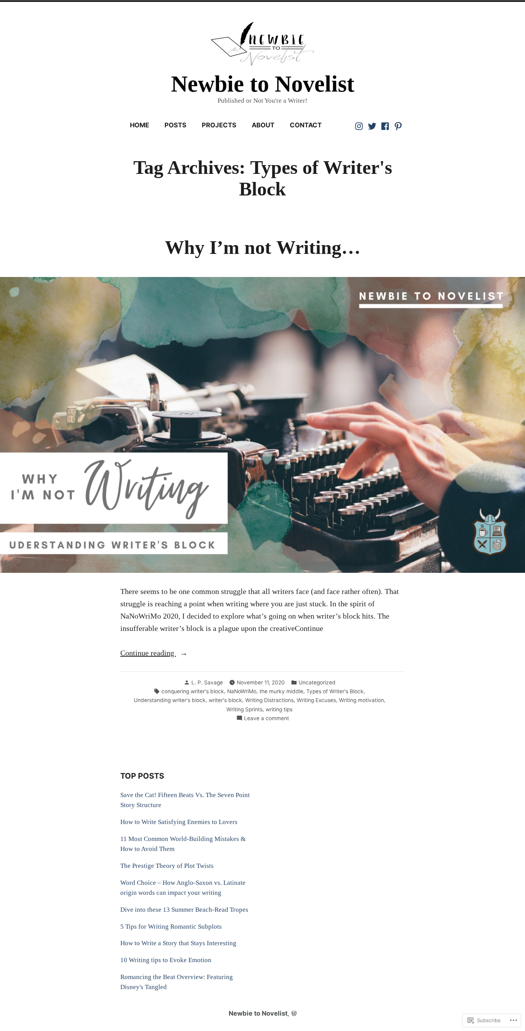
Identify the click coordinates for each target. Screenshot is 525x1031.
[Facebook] (385, 125)
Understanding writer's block (170, 700)
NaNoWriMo (241, 691)
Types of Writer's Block (335, 691)
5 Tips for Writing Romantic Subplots (171, 926)
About (263, 125)
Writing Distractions (269, 700)
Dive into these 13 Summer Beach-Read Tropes (184, 909)
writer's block (225, 700)
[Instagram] (360, 125)
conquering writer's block (192, 691)
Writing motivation (361, 700)
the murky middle (281, 691)
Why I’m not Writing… (263, 247)
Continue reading (148, 653)
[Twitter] (372, 125)
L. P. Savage (207, 682)
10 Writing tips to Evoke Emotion (165, 960)
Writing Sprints (244, 709)
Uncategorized (317, 682)
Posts (175, 125)
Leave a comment (266, 718)
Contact (306, 125)
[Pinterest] (397, 125)
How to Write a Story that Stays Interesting (178, 943)
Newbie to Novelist (262, 84)
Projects (219, 125)
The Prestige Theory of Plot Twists (167, 865)
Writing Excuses (316, 700)
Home (139, 125)
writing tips (279, 709)
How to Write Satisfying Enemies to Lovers (179, 822)
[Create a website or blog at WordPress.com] (294, 1013)
